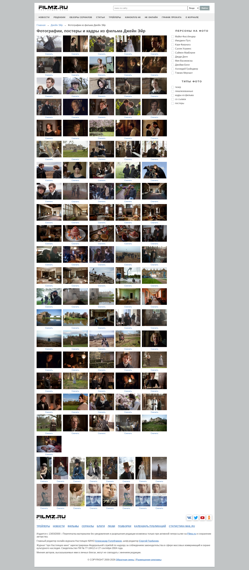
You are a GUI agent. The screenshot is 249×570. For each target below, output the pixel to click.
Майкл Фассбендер (185, 36)
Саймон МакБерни (185, 52)
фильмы (73, 526)
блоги (101, 526)
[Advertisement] (193, 155)
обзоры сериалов (80, 17)
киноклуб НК (133, 17)
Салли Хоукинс (183, 48)
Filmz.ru (191, 534)
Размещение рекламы (149, 559)
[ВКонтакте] (189, 517)
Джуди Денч (181, 56)
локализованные (184, 91)
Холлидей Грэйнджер (186, 69)
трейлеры (115, 17)
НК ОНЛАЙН (151, 17)
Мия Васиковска (184, 61)
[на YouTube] (202, 517)
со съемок (180, 99)
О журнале (192, 17)
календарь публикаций (150, 526)
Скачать (49, 54)
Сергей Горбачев (149, 541)
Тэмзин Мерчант (184, 73)
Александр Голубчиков (108, 541)
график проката (172, 17)
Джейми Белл (182, 65)
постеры (179, 103)
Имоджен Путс (183, 40)
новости (44, 17)
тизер (178, 87)
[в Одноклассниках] (209, 517)
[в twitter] (195, 517)
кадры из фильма (184, 95)
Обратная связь (125, 559)
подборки (124, 526)
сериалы (88, 526)
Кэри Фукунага (182, 44)
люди (111, 526)
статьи (100, 17)
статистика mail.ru (182, 526)
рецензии (59, 17)
